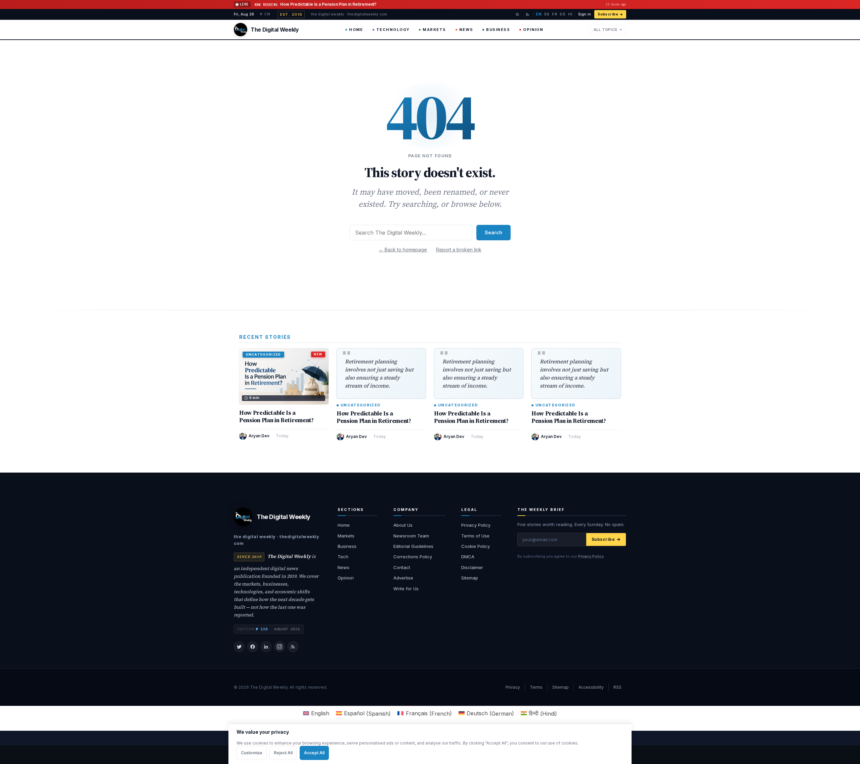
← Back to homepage (403, 249)
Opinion (533, 29)
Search (493, 232)
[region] (430, 744)
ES (547, 14)
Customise (251, 752)
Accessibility (591, 687)
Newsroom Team (411, 535)
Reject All (283, 752)
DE (562, 14)
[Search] (517, 14)
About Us (403, 525)
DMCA (467, 556)
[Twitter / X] (239, 646)
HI (570, 14)
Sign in (584, 14)
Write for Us (406, 588)
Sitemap (469, 577)
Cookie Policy (475, 546)
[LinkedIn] (266, 646)
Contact (401, 567)
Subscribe (608, 14)
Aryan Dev (259, 435)
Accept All (314, 752)
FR (554, 14)
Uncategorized (360, 405)
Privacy (513, 687)
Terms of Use (475, 535)
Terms (536, 687)
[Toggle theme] (527, 14)
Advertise (403, 577)
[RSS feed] (293, 646)
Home (356, 29)
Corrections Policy (412, 556)
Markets (434, 29)
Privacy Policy (475, 525)
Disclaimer (472, 567)
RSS (617, 687)
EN (539, 14)
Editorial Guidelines (413, 546)
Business (498, 29)
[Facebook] (252, 646)
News (466, 29)
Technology (393, 29)
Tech (343, 556)
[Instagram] (279, 646)
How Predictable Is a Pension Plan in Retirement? (276, 416)
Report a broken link (458, 249)
